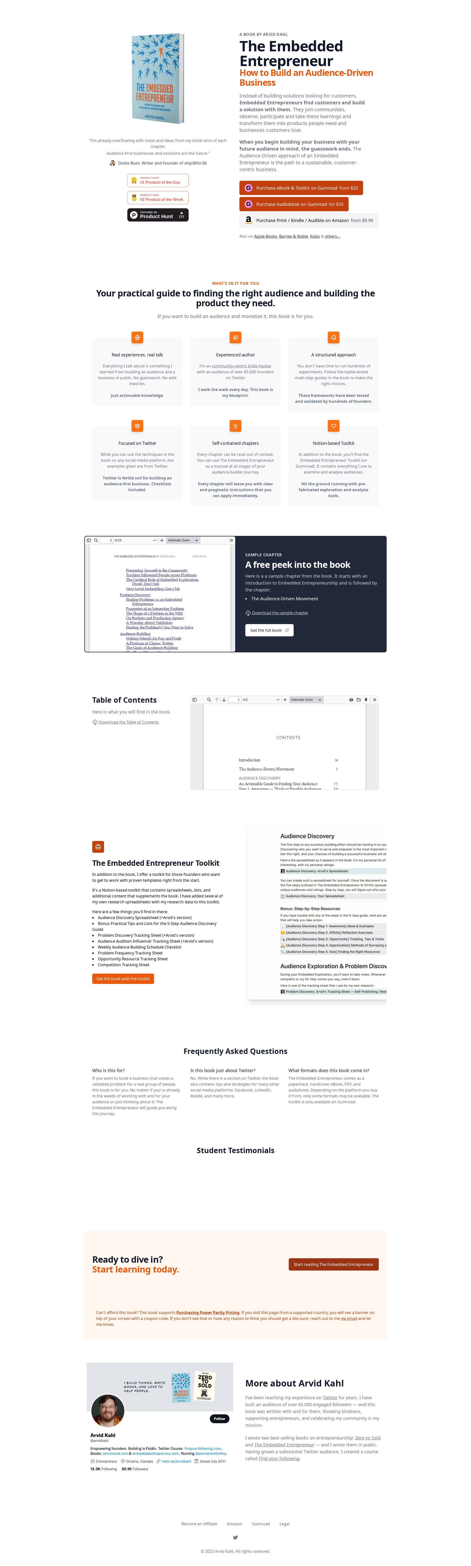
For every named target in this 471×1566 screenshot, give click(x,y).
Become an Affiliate (199, 1523)
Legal (284, 1523)
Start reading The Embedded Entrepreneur (334, 1264)
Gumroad (261, 1523)
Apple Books (265, 236)
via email (349, 1318)
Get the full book (266, 630)
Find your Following (279, 1458)
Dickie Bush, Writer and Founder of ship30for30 (162, 163)
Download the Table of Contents (128, 722)
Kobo (315, 236)
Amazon (234, 1523)
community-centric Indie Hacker (242, 366)
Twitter (330, 1397)
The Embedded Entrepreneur (284, 1445)
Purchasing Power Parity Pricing (207, 1312)
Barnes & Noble (293, 236)
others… (332, 236)
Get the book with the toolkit (123, 978)
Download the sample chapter (279, 612)
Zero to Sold (367, 1438)
